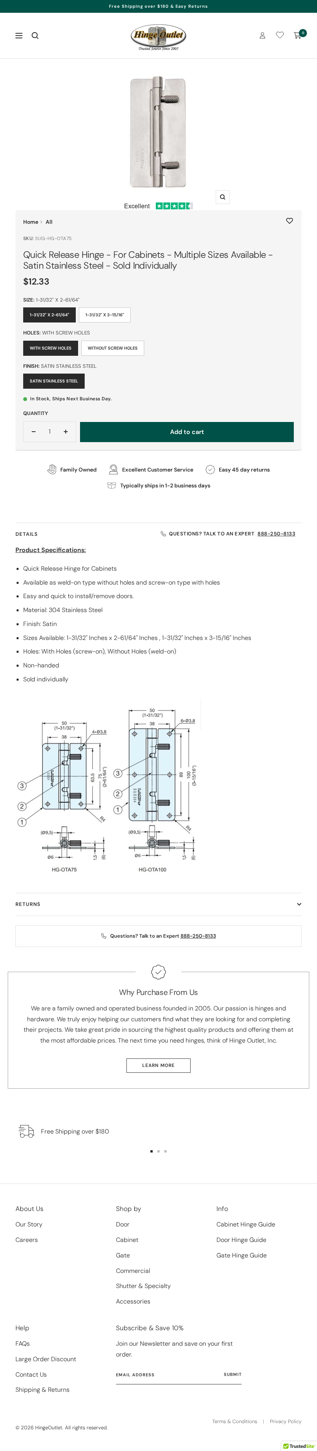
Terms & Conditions (234, 1421)
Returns (28, 904)
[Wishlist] (280, 36)
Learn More (158, 1065)
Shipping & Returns (42, 1390)
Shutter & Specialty (143, 1286)
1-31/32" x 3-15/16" (104, 314)
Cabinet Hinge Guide (245, 1224)
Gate (123, 1255)
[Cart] (298, 35)
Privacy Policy (286, 1421)
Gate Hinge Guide (241, 1255)
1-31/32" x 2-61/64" (49, 314)
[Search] (35, 35)
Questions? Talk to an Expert (232, 533)
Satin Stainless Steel (54, 381)
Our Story (29, 1224)
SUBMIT (233, 1374)
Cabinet (127, 1240)
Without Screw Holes (113, 348)
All (49, 221)
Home (30, 221)
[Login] (262, 35)
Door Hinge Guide (241, 1240)
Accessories (133, 1301)
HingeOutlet (48, 1427)
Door (123, 1224)
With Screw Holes (51, 348)
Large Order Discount (45, 1359)
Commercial (133, 1271)
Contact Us (31, 1374)
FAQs (22, 1344)
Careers (26, 1240)
